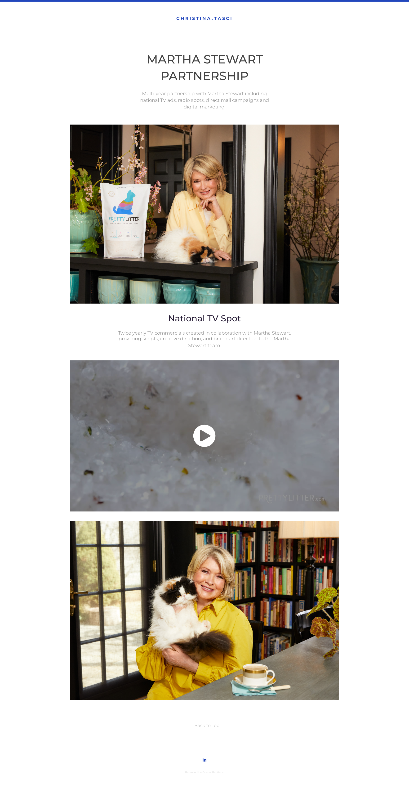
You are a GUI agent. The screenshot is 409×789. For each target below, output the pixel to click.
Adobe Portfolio (213, 772)
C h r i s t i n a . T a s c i (204, 18)
